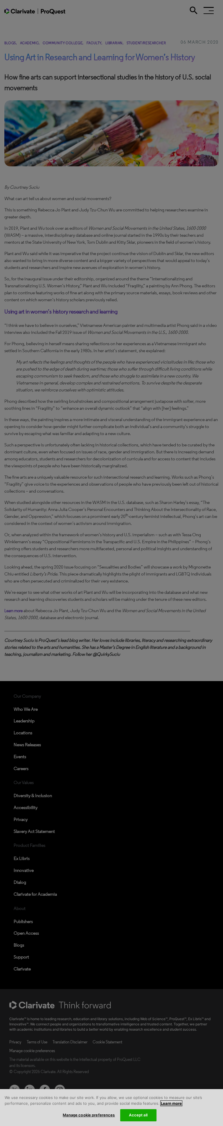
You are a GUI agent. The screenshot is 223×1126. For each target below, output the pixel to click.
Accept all (138, 1115)
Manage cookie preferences (89, 1115)
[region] (111, 1107)
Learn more (171, 1103)
